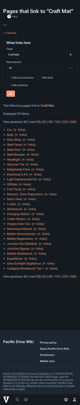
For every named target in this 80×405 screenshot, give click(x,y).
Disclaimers (47, 354)
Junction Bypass (18, 248)
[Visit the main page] (6, 399)
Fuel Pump (14, 189)
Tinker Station (16, 219)
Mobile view (47, 361)
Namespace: (14, 61)
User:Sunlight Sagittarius (24, 263)
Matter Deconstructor (21, 234)
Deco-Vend (14, 199)
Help (14, 16)
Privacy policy (48, 342)
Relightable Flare (18, 169)
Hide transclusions (22, 77)
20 (44, 122)
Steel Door (14, 150)
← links (19, 130)
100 (57, 122)
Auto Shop (14, 139)
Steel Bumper (16, 154)
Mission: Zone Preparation (25, 194)
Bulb (10, 135)
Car (9, 130)
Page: (9, 48)
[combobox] (40, 54)
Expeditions (15, 258)
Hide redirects (19, 85)
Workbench (14, 209)
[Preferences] (66, 399)
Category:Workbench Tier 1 (25, 268)
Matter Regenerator (20, 239)
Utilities (12, 184)
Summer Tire (15, 164)
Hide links (47, 77)
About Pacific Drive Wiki (54, 348)
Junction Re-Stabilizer (22, 244)
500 (72, 122)
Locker (11, 204)
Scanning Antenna (19, 229)
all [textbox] (10, 67)
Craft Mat (11, 33)
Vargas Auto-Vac (18, 224)
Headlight (13, 159)
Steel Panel (14, 144)
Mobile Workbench (19, 253)
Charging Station (18, 214)
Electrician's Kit (17, 174)
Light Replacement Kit (22, 179)
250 (65, 122)
